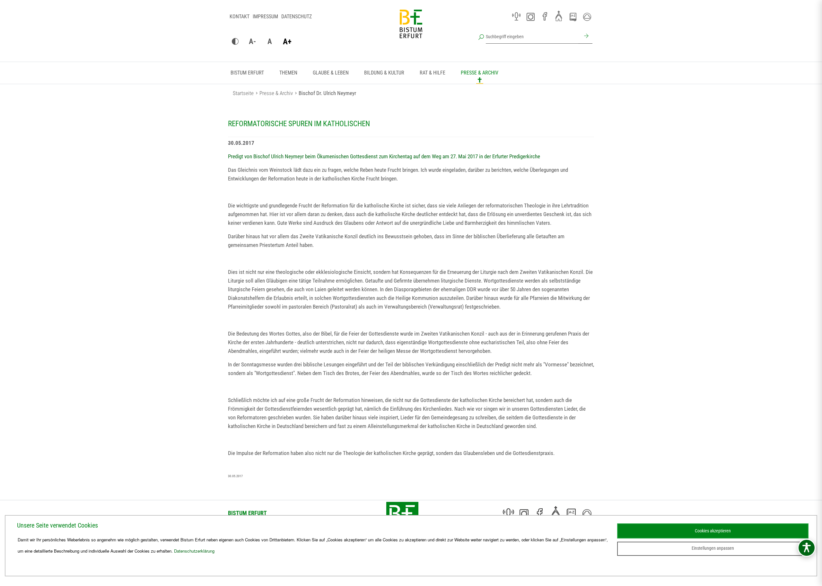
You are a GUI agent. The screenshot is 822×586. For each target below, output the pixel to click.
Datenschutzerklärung (194, 551)
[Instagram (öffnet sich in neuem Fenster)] (530, 17)
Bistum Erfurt (247, 73)
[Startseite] (411, 29)
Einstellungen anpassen (713, 548)
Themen (288, 73)
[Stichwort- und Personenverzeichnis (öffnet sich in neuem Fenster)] (573, 17)
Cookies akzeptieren (713, 530)
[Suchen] (585, 37)
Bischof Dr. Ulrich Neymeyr (327, 93)
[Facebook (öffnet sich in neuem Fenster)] (545, 17)
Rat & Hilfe (432, 73)
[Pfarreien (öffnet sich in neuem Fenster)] (559, 16)
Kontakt (239, 16)
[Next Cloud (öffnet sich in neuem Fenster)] (587, 17)
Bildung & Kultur (384, 73)
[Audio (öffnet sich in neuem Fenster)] (516, 17)
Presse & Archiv (479, 73)
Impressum (265, 16)
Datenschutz (296, 16)
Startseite (243, 93)
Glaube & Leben (331, 73)
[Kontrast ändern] (235, 42)
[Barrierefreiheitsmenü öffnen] (807, 548)
